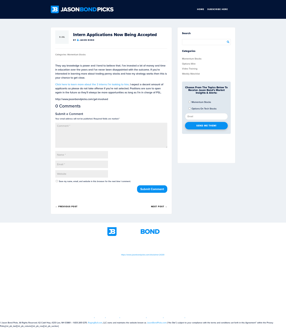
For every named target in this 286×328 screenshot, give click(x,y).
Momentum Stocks (76, 54)
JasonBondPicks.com (156, 322)
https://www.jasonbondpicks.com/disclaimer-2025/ (143, 254)
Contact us (194, 318)
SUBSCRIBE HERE (217, 9)
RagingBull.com (95, 322)
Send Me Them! (206, 125)
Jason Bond (87, 40)
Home (200, 9)
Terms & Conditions (133, 318)
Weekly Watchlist (191, 73)
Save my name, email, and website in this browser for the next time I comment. (95, 181)
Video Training (189, 68)
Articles (112, 318)
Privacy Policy (174, 318)
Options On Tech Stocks (203, 108)
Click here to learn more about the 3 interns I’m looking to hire (92, 84)
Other (234, 9)
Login (100, 318)
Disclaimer (155, 318)
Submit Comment (152, 189)
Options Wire (189, 63)
